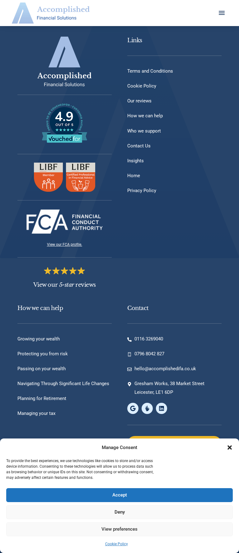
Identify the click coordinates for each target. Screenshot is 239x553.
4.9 (64, 117)
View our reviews (64, 284)
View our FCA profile (64, 244)
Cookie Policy (116, 544)
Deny (120, 512)
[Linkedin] (161, 408)
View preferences (119, 529)
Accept (119, 495)
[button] (230, 447)
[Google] (132, 408)
